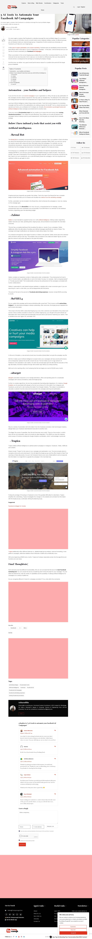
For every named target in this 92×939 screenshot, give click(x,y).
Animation (81, 49)
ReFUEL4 (15, 77)
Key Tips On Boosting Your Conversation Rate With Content (70, 937)
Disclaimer (57, 918)
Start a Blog (31, 3)
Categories (56, 3)
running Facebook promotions (16, 695)
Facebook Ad (30, 687)
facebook (23, 687)
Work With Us (37, 916)
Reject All (73, 929)
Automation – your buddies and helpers (20, 71)
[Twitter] (16, 937)
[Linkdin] (24, 937)
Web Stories (39, 3)
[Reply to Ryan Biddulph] (55, 794)
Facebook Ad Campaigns (15, 690)
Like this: (14, 84)
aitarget (14, 79)
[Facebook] (14, 937)
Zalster (14, 76)
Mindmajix (63, 705)
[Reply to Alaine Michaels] (55, 730)
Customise (73, 926)
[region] (73, 924)
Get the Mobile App (12, 919)
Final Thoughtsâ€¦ (15, 82)
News (42, 10)
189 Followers (76, 158)
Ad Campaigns (37, 51)
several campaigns (29, 96)
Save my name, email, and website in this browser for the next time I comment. (37, 831)
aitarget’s (10, 377)
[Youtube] (19, 937)
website (48, 191)
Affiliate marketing (80, 44)
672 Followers (86, 152)
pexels (77, 34)
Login (78, 7)
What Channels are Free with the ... (84, 113)
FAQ (55, 916)
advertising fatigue (13, 685)
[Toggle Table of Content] (44, 69)
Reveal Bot (14, 74)
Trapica (14, 80)
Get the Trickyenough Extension (15, 917)
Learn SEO (57, 911)
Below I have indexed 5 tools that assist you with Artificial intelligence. (28, 73)
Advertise (36, 918)
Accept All (73, 933)
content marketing (34, 47)
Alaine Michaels (28, 730)
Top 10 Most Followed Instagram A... (83, 80)
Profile (21, 713)
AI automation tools (24, 685)
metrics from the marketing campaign (51, 197)
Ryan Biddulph (28, 794)
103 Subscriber (86, 158)
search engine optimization (19, 47)
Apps (81, 55)
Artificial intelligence (14, 687)
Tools (62, 3)
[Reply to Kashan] (55, 746)
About (35, 911)
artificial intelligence (44, 220)
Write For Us (37, 913)
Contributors (47, 3)
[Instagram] (21, 937)
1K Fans (74, 147)
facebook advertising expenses (17, 693)
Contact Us (37, 921)
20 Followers (87, 147)
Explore (24, 3)
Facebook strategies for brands (17, 506)
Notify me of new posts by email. (28, 840)
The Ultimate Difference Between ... (83, 126)
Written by (11, 27)
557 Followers (76, 152)
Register (83, 7)
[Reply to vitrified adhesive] (55, 758)
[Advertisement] (38, 519)
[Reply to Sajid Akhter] (55, 774)
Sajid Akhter (27, 775)
